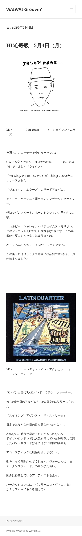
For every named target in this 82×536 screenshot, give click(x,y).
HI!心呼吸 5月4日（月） (35, 45)
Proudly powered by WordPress (23, 531)
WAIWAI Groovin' (24, 9)
